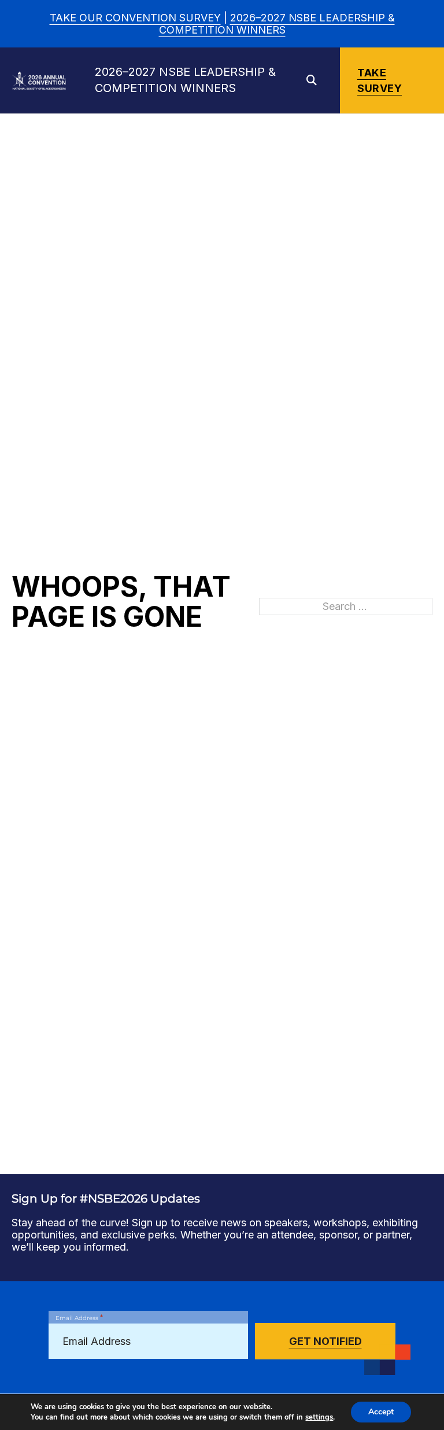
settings (319, 1417)
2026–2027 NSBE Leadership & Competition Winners (277, 24)
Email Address (79, 1317)
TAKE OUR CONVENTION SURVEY (135, 18)
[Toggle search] (311, 80)
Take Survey (379, 80)
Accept (381, 1411)
